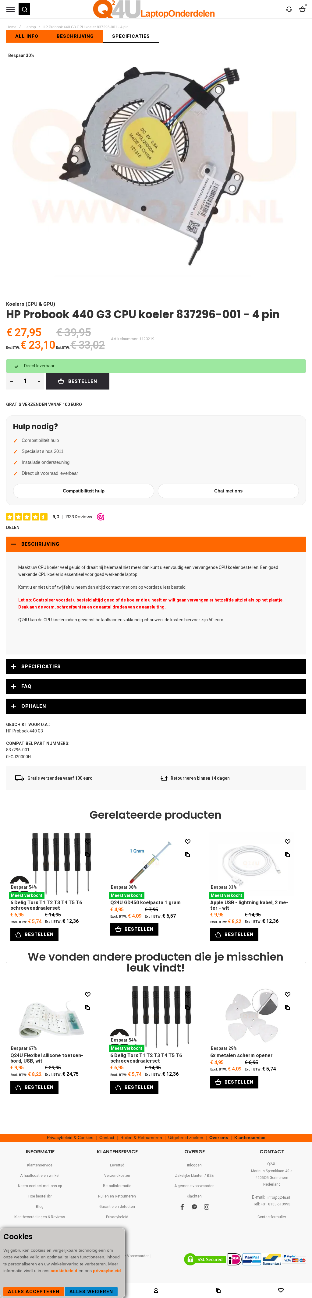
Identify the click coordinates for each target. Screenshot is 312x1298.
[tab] (156, 544)
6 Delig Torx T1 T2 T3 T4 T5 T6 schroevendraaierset (51, 865)
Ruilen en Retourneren (117, 1196)
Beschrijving (40, 544)
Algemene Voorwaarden (129, 1256)
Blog (40, 1207)
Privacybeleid (117, 1217)
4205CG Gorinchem (271, 1178)
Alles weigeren (91, 1291)
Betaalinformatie (117, 1186)
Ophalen (33, 706)
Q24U (272, 1164)
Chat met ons (228, 490)
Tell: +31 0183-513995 (271, 1204)
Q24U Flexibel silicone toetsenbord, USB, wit (51, 1018)
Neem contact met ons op (40, 1186)
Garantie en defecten (117, 1207)
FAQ (26, 686)
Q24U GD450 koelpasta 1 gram (151, 865)
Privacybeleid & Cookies (70, 1137)
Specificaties (41, 666)
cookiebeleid (65, 1270)
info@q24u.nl (279, 1197)
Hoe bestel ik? (39, 1196)
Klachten (194, 1196)
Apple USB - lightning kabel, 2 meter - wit (251, 865)
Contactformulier (271, 1217)
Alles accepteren (33, 1291)
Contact (106, 1137)
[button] (24, 9)
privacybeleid (107, 1270)
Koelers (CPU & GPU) (30, 304)
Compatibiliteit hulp (84, 490)
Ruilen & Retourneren (141, 1137)
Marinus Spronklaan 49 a (271, 1171)
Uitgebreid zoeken (185, 1137)
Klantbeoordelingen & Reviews (39, 1217)
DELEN (13, 527)
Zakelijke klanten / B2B (194, 1175)
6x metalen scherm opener (251, 1018)
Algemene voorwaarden (194, 1186)
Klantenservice (249, 1137)
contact (113, 587)
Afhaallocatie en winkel (39, 1175)
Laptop (30, 27)
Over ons (218, 1137)
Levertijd (117, 1165)
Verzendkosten (117, 1175)
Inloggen (194, 1165)
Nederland (272, 1184)
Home (11, 27)
